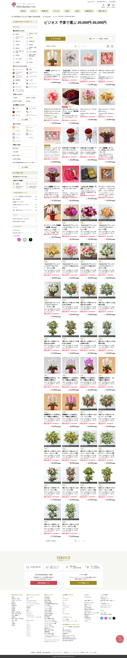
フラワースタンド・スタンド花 (33, 617)
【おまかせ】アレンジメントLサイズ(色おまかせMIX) (70, 266)
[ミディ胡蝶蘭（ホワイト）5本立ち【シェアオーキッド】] (106, 135)
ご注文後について (104, 598)
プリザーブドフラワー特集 (50, 621)
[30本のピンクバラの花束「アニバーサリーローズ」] (70, 174)
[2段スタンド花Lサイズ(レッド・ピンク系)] (70, 475)
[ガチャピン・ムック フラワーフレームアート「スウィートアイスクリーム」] (52, 135)
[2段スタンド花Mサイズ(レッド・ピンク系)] (52, 475)
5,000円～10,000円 (30, 97)
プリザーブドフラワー (31, 602)
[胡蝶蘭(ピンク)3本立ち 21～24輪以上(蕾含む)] (88, 365)
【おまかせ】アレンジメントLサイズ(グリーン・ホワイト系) (106, 266)
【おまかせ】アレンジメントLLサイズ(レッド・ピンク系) (88, 227)
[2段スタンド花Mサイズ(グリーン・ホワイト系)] (52, 511)
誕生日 (23, 11)
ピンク (28, 624)
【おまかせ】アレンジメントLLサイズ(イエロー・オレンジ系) (52, 266)
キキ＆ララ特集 (48, 625)
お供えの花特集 (48, 610)
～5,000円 (14, 97)
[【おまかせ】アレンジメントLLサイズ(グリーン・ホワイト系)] (52, 290)
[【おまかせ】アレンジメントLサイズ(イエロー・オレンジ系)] (106, 212)
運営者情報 (38, 652)
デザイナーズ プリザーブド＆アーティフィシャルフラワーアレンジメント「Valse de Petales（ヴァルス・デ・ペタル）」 (88, 75)
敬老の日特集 (47, 600)
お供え (77, 11)
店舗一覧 (101, 11)
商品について (87, 604)
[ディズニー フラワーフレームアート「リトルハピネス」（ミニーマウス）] (106, 174)
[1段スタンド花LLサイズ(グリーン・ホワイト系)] (106, 438)
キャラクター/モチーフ (31, 600)
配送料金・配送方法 (89, 609)
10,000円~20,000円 (17, 101)
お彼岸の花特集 (48, 602)
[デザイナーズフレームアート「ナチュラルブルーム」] (106, 58)
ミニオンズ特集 (48, 608)
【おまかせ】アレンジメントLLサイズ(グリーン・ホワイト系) (52, 305)
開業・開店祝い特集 (49, 630)
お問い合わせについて (105, 606)
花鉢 (27, 610)
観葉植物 (28, 607)
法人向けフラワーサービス (50, 641)
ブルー (28, 631)
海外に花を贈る (17, 199)
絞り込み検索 (56, 38)
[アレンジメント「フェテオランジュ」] (106, 96)
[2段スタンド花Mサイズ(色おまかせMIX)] (52, 328)
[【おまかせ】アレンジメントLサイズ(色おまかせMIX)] (70, 251)
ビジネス (56, 11)
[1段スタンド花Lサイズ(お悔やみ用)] (106, 290)
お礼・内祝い (15, 620)
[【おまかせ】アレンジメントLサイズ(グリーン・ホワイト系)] (106, 251)
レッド (28, 622)
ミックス (28, 636)
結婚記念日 (89, 11)
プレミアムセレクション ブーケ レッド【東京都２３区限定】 (71, 111)
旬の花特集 (47, 616)
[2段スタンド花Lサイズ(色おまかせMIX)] (70, 328)
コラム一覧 (103, 612)
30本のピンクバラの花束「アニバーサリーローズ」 (70, 189)
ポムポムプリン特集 (49, 626)
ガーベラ (64, 603)
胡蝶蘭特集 (47, 631)
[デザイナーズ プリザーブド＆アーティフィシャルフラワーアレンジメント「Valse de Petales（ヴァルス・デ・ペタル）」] (88, 58)
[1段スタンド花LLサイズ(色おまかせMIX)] (88, 290)
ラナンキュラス (66, 613)
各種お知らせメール (89, 614)
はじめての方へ (91, 1)
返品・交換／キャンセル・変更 (91, 612)
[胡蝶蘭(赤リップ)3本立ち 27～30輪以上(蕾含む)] (52, 402)
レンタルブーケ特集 (49, 635)
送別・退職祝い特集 (49, 618)
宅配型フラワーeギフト (19, 202)
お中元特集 (47, 598)
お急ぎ (67, 11)
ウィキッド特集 (48, 606)
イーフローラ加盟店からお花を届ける (22, 196)
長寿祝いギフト (48, 628)
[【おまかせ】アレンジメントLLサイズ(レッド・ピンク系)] (88, 212)
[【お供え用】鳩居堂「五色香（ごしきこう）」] (88, 174)
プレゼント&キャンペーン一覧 (69, 621)
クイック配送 (65, 619)
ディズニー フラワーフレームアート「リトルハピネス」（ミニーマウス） (106, 189)
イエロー (28, 626)
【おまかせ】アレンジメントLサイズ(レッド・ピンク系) (70, 227)
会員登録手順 (87, 617)
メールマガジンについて (106, 605)
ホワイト (28, 634)
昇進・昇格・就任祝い (17, 613)
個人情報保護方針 (47, 652)
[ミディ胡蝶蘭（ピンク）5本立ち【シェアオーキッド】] (52, 174)
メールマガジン (88, 619)
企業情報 (33, 652)
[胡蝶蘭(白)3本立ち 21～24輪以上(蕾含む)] (52, 365)
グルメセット (29, 612)
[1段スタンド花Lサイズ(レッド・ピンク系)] (88, 402)
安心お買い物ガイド (102, 1)
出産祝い (14, 607)
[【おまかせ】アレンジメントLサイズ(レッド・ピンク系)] (70, 212)
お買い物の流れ (88, 607)
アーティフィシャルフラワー (33, 603)
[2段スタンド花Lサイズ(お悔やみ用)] (106, 328)
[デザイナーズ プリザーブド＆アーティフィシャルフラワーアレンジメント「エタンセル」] (52, 96)
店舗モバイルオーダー (67, 635)
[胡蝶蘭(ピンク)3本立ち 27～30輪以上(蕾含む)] (70, 402)
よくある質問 (112, 1)
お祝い (13, 622)
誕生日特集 (47, 597)
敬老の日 (45, 11)
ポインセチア (65, 598)
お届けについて (88, 606)
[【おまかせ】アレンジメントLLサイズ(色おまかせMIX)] (88, 251)
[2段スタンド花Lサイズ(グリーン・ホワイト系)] (70, 511)
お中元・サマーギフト (17, 600)
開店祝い (14, 610)
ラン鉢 (28, 608)
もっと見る (25, 119)
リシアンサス (65, 607)
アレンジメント (30, 597)
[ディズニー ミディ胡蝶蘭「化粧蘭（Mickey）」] (52, 212)
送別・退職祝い (15, 615)
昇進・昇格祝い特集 (49, 633)
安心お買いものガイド (89, 602)
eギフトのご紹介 (66, 631)
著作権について (67, 652)
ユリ (63, 612)
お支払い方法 (87, 611)
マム (63, 602)
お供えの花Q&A (48, 611)
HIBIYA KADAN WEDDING (68, 638)
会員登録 (86, 616)
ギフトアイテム (30, 615)
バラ (63, 597)
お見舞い (14, 623)
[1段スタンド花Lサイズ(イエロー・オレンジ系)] (52, 438)
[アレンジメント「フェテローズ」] (88, 96)
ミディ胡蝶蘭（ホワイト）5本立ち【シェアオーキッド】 (106, 150)
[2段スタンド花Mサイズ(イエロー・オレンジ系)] (88, 475)
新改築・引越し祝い (16, 612)
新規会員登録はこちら (44, 583)
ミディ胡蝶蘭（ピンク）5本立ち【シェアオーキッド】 (52, 189)
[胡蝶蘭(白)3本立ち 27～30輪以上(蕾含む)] (106, 365)
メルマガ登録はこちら (83, 583)
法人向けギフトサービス (20, 176)
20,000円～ (29, 101)
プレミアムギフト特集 (49, 620)
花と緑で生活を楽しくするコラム (21, 218)
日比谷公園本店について (68, 637)
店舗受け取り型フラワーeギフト (21, 204)
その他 (85, 621)
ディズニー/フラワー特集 (50, 623)
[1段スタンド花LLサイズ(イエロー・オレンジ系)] (70, 438)
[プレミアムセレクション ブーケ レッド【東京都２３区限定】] (70, 96)
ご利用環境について (105, 603)
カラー (63, 608)
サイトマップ (76, 652)
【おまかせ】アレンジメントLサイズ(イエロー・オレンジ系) (106, 227)
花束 (27, 598)
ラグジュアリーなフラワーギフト (52, 639)
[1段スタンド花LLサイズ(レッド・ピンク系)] (106, 402)
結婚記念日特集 (48, 615)
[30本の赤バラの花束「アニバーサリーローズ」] (70, 135)
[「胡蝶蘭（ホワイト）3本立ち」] (52, 58)
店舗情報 (64, 633)
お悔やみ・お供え (16, 598)
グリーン (28, 632)
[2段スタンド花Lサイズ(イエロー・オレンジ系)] (106, 475)
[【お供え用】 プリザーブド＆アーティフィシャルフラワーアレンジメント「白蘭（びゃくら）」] (70, 58)
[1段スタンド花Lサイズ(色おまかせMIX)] (70, 290)
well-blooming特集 (48, 613)
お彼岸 (13, 602)
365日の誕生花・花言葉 (19, 221)
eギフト (33, 11)
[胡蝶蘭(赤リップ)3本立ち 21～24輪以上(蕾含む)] (70, 365)
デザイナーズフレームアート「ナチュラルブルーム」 (106, 73)
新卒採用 (82, 652)
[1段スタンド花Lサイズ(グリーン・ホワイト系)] (88, 438)
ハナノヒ (15, 207)
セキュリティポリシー (57, 652)
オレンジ (28, 627)
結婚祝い (14, 608)
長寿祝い (14, 617)
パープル (28, 629)
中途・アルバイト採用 (91, 652)
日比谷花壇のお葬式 (67, 640)
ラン (63, 610)
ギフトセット (29, 613)
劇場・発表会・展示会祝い (18, 618)
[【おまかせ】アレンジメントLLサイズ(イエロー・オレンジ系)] (52, 251)
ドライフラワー (30, 605)
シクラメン (65, 600)
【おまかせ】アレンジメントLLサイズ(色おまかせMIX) (88, 266)
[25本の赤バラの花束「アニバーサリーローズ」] (88, 135)
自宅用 (13, 625)
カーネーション (66, 605)
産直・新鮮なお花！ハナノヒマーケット (23, 210)
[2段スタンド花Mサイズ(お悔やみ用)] (88, 328)
